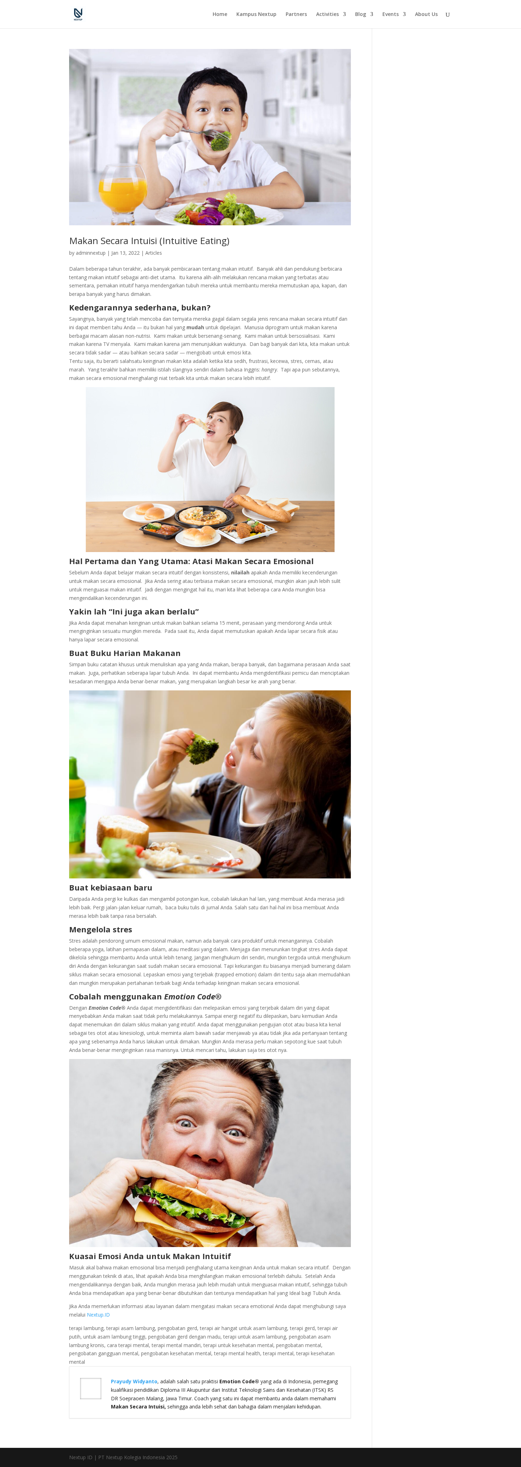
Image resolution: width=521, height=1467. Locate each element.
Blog (360, 14)
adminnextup (91, 252)
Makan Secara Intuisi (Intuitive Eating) (149, 240)
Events (390, 14)
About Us (426, 14)
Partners (296, 14)
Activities (327, 14)
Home (220, 14)
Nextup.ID (98, 1314)
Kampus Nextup (256, 14)
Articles (153, 252)
